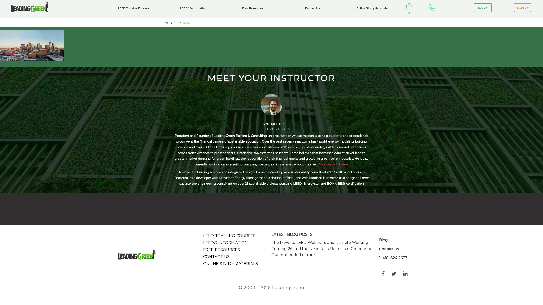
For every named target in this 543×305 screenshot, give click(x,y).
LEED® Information (193, 8)
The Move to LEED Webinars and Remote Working (320, 242)
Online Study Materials (372, 8)
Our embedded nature (293, 254)
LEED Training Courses (133, 8)
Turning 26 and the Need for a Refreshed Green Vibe (322, 248)
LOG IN (483, 8)
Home (168, 22)
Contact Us (312, 8)
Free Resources (252, 8)
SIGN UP (522, 8)
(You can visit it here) (333, 164)
